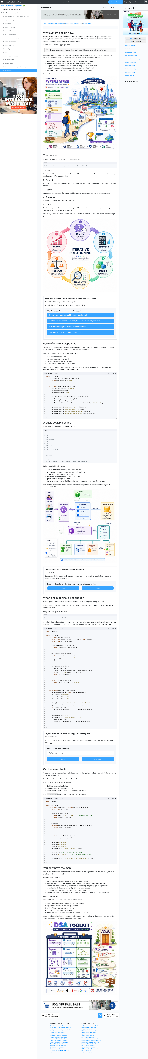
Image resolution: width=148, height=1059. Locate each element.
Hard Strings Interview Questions (58, 1037)
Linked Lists (8, 23)
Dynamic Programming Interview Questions (61, 1029)
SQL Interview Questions (87, 1037)
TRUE (63, 588)
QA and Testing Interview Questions (90, 1039)
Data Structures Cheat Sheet (88, 1027)
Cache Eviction (129, 72)
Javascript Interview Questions (89, 1032)
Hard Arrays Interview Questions (58, 1035)
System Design (8, 70)
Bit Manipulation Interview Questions (90, 1030)
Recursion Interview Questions (58, 1045)
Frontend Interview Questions (57, 1032)
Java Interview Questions (87, 1035)
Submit (63, 759)
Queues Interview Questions (57, 1043)
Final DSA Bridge (129, 45)
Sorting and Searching (10, 34)
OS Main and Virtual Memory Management (92, 1048)
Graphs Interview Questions (57, 1034)
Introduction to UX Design (88, 1045)
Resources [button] (138, 2)
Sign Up (131, 2)
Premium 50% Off (115, 2)
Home (44, 23)
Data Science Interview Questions (90, 1042)
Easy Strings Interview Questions (58, 1030)
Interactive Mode (136, 41)
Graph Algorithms (9, 49)
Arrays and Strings (9, 20)
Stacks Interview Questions (57, 1048)
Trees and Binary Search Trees (89, 1052)
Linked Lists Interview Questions (58, 1040)
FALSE (98, 588)
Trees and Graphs (9, 31)
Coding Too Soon (130, 62)
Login (126, 2)
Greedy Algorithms (9, 45)
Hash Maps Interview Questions (58, 1039)
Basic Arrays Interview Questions (58, 1025)
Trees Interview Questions (57, 1052)
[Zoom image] (80, 113)
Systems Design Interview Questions (59, 1050)
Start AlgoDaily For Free (13, 2)
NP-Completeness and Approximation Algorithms (17, 67)
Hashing (7, 52)
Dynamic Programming (10, 41)
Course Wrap (128, 75)
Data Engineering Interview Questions (91, 1040)
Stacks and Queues (10, 27)
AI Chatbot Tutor (136, 38)
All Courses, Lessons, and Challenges (91, 1025)
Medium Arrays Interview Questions (59, 1042)
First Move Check (130, 52)
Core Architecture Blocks (132, 59)
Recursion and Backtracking (12, 38)
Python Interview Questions (88, 1034)
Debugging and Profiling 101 (88, 1047)
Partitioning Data (129, 65)
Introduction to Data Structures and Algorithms (17, 16)
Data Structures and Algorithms (11, 5)
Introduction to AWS (86, 1050)
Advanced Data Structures (11, 56)
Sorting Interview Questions (57, 1047)
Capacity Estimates (130, 55)
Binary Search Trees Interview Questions (60, 1027)
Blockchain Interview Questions (89, 1043)
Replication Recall (130, 69)
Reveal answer (98, 759)
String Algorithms (9, 59)
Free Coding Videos (86, 1029)
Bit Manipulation (9, 63)
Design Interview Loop (131, 49)
